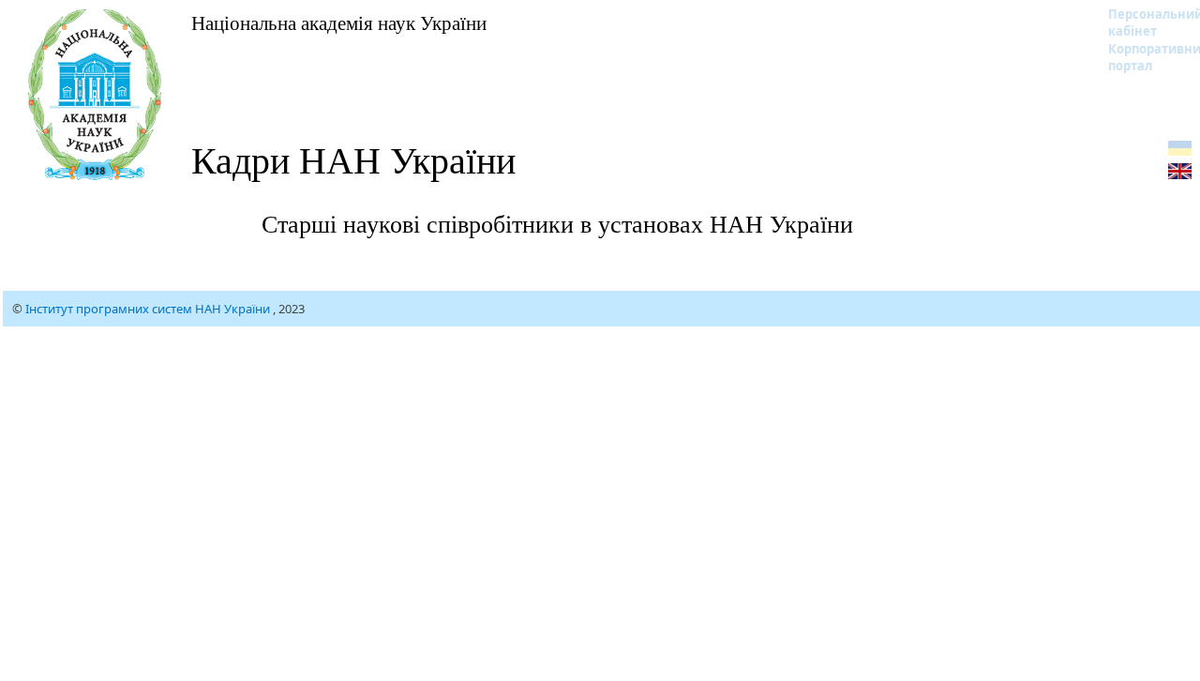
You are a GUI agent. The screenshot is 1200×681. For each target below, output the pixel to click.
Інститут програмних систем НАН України (149, 308)
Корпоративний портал (1143, 57)
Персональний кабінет (1143, 22)
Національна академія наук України (339, 22)
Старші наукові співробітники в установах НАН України (557, 223)
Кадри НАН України (353, 159)
